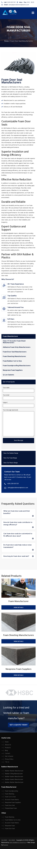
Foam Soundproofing (11, 791)
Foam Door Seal (10, 805)
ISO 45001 (12, 840)
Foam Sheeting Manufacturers (14, 356)
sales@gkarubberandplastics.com (18, 5)
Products (8, 748)
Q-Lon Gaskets (8, 374)
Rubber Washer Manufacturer (14, 771)
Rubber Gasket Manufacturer (14, 776)
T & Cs (7, 762)
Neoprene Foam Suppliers (13, 370)
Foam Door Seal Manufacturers (14, 351)
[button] (18, 513)
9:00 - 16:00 (30, 2)
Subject (5, 402)
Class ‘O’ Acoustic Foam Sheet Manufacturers (14, 342)
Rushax (5, 845)
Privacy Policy (9, 759)
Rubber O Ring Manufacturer (14, 774)
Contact (7, 753)
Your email (6, 395)
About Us (8, 745)
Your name (6, 387)
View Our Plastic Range (10, 463)
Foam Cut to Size (10, 797)
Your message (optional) (10, 410)
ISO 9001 (4, 840)
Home (6, 41)
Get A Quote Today (19, 724)
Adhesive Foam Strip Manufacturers (16, 347)
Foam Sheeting (9, 794)
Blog (6, 750)
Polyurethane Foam (11, 808)
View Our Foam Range (10, 458)
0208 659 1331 (11, 2)
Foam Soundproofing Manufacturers (17, 365)
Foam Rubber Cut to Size (12, 361)
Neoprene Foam (10, 826)
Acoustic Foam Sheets (12, 800)
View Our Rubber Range (10, 453)
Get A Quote (9, 756)
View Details (18, 607)
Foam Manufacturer (10, 336)
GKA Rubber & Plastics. (17, 842)
